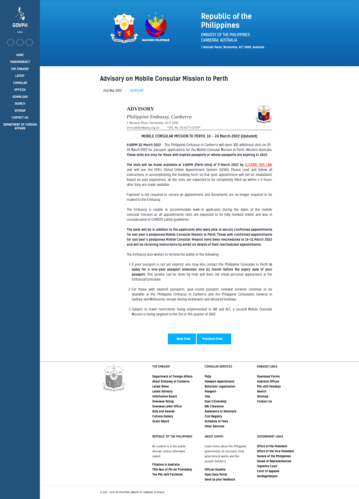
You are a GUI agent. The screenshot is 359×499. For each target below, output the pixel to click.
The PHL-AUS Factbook (167, 474)
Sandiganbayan (267, 476)
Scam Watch (160, 421)
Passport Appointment (219, 381)
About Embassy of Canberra (170, 381)
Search (261, 391)
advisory (137, 91)
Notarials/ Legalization (220, 386)
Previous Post (212, 339)
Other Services (214, 426)
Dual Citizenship (215, 401)
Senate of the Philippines (274, 456)
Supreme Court (267, 466)
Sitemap (262, 396)
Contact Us (264, 401)
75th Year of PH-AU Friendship (172, 469)
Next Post (183, 339)
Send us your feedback (220, 479)
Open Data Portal (216, 474)
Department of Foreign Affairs (172, 376)
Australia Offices (268, 381)
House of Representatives (274, 461)
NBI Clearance (214, 406)
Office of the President (272, 446)
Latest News (160, 386)
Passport (210, 391)
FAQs (208, 376)
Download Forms (268, 376)
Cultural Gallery (162, 416)
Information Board (164, 396)
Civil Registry (213, 416)
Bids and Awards (163, 411)
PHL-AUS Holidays (269, 386)
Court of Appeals (268, 471)
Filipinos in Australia (166, 464)
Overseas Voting (163, 401)
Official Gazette (215, 469)
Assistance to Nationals (220, 411)
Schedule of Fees (216, 421)
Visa (207, 396)
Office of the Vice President (275, 451)
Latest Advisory (162, 391)
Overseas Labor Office (167, 406)
